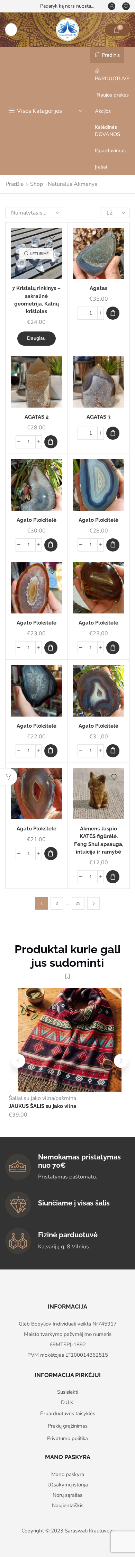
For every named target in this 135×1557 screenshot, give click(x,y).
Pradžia (15, 184)
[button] (112, 313)
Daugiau (36, 338)
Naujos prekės (113, 94)
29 (78, 903)
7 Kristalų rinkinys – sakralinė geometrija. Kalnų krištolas (36, 299)
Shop (36, 184)
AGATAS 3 (98, 417)
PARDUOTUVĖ (112, 78)
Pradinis (111, 55)
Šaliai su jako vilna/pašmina (42, 1098)
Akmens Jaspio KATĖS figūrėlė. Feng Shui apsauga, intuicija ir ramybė (98, 840)
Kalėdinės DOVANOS (107, 131)
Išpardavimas (110, 150)
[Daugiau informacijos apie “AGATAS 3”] (112, 433)
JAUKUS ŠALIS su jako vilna (42, 1106)
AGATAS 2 (36, 417)
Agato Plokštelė (36, 520)
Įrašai (101, 166)
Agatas (98, 288)
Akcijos (103, 111)
